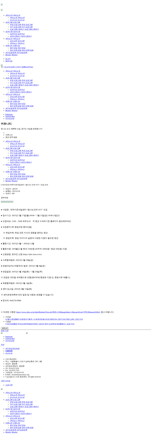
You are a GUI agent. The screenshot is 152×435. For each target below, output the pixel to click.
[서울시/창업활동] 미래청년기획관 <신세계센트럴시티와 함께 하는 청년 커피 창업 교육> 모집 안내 (44, 319)
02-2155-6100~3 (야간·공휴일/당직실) (18, 67)
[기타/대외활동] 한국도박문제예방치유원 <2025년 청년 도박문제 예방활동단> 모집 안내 (39, 324)
